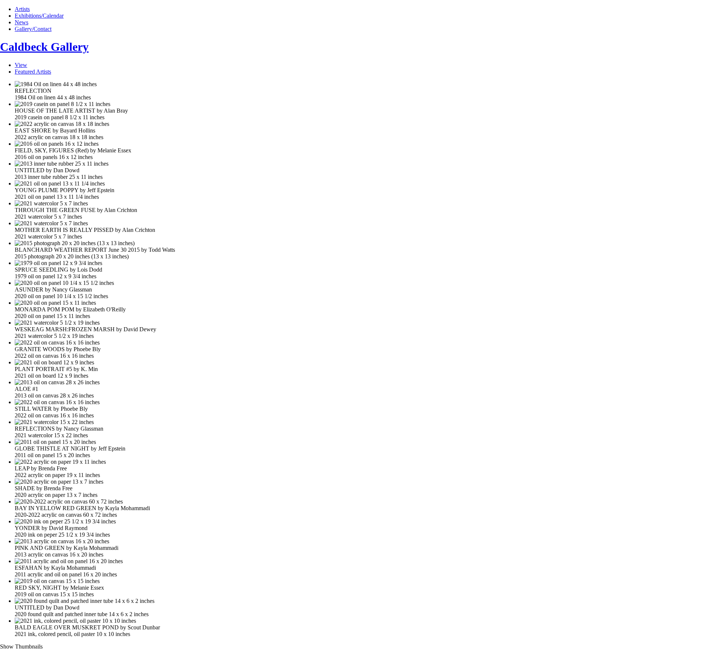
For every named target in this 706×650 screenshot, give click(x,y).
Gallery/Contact (33, 29)
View (21, 65)
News (21, 22)
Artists (22, 9)
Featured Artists (33, 71)
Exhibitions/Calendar (39, 16)
